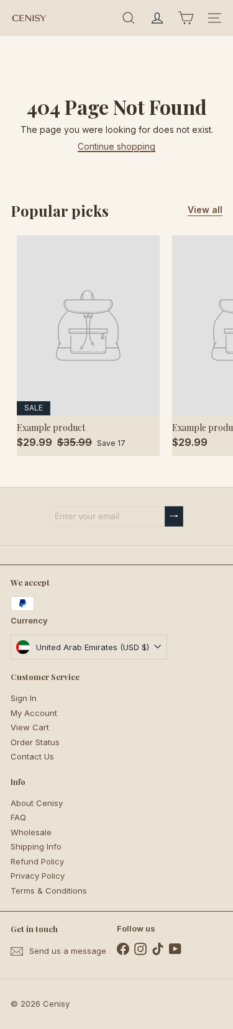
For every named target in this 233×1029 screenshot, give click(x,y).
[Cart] (185, 18)
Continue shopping (116, 146)
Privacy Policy (38, 876)
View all (205, 210)
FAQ (18, 817)
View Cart (30, 727)
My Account (34, 713)
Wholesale (31, 832)
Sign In (24, 698)
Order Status (35, 742)
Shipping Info (36, 846)
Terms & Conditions (49, 890)
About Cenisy (37, 803)
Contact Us (32, 756)
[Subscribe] (174, 516)
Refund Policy (37, 861)
